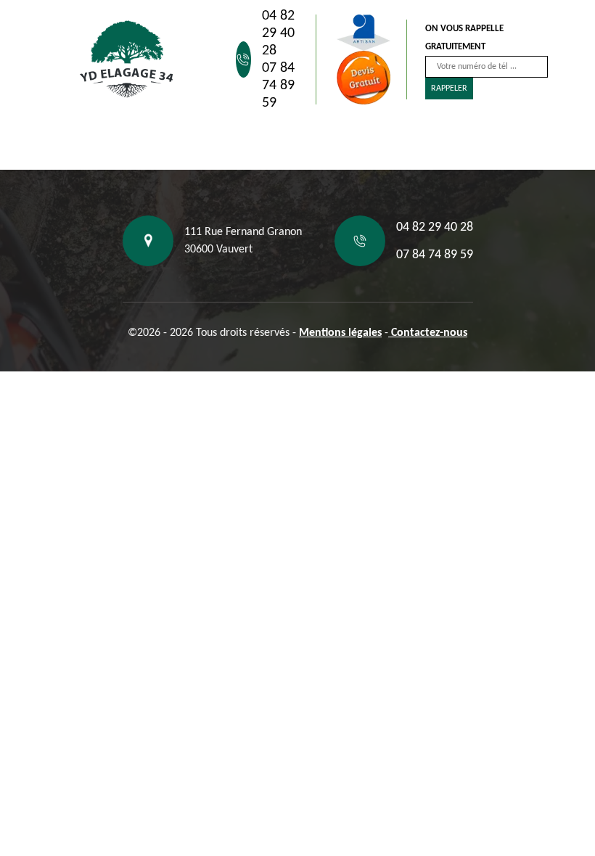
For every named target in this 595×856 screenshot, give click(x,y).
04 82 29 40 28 (278, 33)
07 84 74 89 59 (278, 85)
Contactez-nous (427, 333)
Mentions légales (340, 333)
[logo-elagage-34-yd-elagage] (127, 59)
